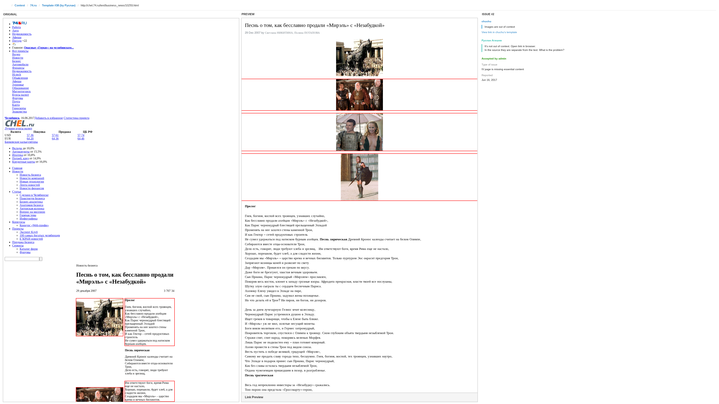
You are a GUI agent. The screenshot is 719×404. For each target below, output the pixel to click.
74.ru (33, 5)
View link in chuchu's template (499, 32)
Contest (20, 5)
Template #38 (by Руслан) (58, 5)
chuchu (486, 21)
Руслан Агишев (492, 40)
